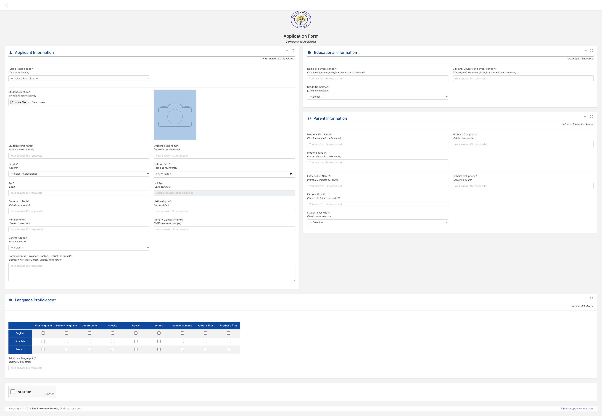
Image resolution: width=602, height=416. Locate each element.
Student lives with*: (319, 214)
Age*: (12, 184)
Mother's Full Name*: (324, 136)
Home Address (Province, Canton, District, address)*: (40, 257)
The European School (45, 408)
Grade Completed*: (318, 88)
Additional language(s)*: (22, 360)
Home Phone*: (19, 221)
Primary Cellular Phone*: (168, 221)
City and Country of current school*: (484, 70)
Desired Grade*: (17, 239)
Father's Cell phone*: (465, 177)
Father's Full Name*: (322, 177)
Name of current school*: (336, 70)
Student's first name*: (21, 147)
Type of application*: (20, 70)
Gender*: (13, 166)
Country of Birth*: (19, 203)
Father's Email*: (323, 196)
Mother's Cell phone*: (465, 136)
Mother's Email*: (324, 154)
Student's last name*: (167, 147)
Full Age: (162, 184)
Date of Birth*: (165, 166)
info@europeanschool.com (577, 408)
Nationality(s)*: (163, 203)
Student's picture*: (22, 93)
